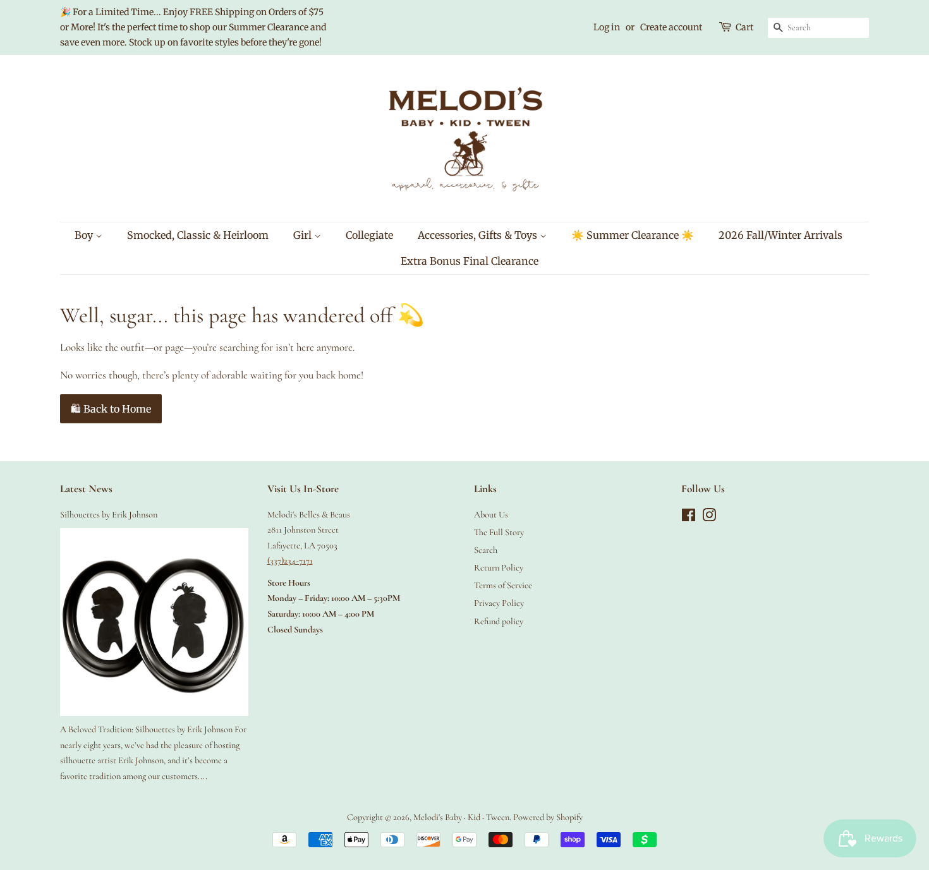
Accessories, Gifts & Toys (479, 235)
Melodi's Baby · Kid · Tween (461, 817)
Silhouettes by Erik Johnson (108, 514)
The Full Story (499, 532)
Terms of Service (503, 585)
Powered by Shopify (548, 817)
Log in (606, 27)
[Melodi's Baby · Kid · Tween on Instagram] (709, 517)
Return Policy (498, 567)
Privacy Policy (499, 603)
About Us (491, 514)
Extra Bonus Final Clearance (469, 261)
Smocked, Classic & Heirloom (198, 235)
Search (485, 550)
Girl (303, 235)
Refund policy (498, 621)
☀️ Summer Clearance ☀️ (632, 235)
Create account (671, 27)
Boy (85, 235)
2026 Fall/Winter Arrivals (780, 235)
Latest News (86, 488)
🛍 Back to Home (111, 408)
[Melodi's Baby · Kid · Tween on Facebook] (688, 517)
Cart (744, 27)
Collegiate (369, 235)
